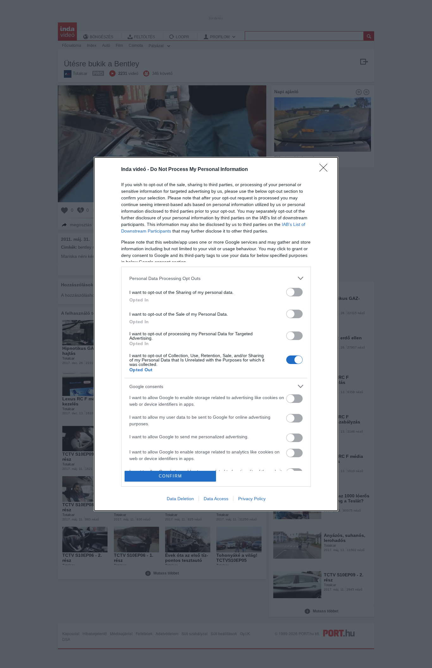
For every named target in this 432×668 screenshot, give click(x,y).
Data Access (216, 498)
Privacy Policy (252, 498)
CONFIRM (170, 476)
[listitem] (216, 278)
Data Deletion (180, 498)
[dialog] (216, 333)
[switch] (294, 292)
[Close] (325, 170)
